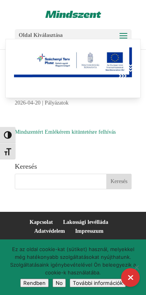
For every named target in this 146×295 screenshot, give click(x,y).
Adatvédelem (49, 231)
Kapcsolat (41, 222)
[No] (136, 267)
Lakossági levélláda (85, 222)
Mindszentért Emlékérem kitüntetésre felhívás (65, 132)
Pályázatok (57, 103)
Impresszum (89, 231)
